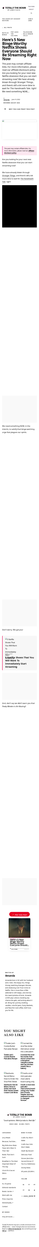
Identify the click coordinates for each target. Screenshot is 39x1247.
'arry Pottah (6, 1138)
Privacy (4, 1242)
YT (23, 1190)
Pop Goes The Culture (15, 33)
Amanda (10, 975)
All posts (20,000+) (27, 1171)
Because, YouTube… (9, 1141)
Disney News (25, 1168)
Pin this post (19, 915)
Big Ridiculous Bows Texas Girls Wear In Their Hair (9, 1148)
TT (29, 1184)
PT (34, 1184)
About (31, 9)
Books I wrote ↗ (8, 1191)
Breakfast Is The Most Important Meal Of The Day (10, 1164)
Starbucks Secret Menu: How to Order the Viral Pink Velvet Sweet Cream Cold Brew (11, 1089)
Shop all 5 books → (8, 1217)
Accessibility (32, 1242)
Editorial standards (9, 1187)
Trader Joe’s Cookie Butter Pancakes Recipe (10, 1057)
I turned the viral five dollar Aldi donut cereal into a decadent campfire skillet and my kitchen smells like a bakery (28, 1061)
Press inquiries (7, 1199)
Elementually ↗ (7, 1203)
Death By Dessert (27, 1151)
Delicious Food (26, 1155)
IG (23, 1184)
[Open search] (31, 13)
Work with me (7, 1195)
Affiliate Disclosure (20, 1243)
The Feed (31, 6)
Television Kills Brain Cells (28, 33)
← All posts (7, 27)
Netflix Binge (5, 33)
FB (29, 1190)
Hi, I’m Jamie (6, 1184)
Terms (12, 1242)
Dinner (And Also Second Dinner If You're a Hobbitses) (28, 1161)
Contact (5, 1206)
